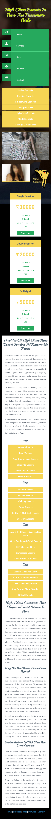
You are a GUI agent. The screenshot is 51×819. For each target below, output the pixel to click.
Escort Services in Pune (25, 583)
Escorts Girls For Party (25, 571)
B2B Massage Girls (25, 547)
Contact (20, 80)
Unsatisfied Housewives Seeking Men (25, 534)
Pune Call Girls (25, 447)
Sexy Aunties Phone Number (25, 589)
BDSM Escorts (25, 595)
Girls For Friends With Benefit (25, 541)
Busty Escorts (26, 507)
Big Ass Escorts (25, 495)
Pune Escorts (25, 453)
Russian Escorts (25, 96)
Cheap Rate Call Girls (25, 558)
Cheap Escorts (25, 107)
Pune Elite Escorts (25, 470)
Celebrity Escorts (25, 501)
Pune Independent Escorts (25, 459)
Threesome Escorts (25, 553)
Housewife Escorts (25, 101)
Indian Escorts (25, 90)
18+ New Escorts (25, 519)
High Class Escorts (25, 113)
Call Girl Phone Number (25, 577)
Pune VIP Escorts (25, 465)
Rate (18, 57)
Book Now (25, 233)
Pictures (20, 68)
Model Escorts (25, 118)
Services (20, 45)
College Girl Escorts (25, 124)
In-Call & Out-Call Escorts (25, 513)
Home (19, 34)
